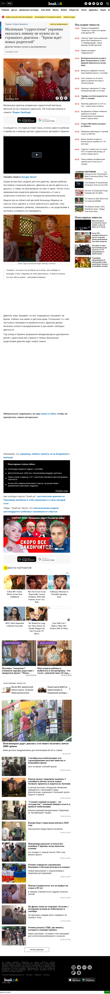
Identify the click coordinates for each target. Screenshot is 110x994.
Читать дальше (37, 950)
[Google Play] (88, 980)
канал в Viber (48, 413)
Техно (84, 10)
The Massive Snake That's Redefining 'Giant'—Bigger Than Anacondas (95, 209)
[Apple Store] (74, 980)
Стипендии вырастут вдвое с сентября (25, 469)
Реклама (29, 975)
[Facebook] (57, 98)
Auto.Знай (45, 10)
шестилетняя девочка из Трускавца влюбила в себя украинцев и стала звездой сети (34, 500)
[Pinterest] (101, 3)
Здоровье (93, 10)
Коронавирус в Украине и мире (48, 17)
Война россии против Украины (19, 17)
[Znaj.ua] (55, 3)
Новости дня (69, 17)
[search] (107, 3)
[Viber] (89, 3)
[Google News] (90, 967)
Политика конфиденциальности (13, 975)
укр (3, 3)
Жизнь (56, 10)
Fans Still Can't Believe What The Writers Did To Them (59, 625)
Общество (74, 10)
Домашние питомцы (29, 10)
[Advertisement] (36, 297)
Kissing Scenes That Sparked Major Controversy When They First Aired (96, 176)
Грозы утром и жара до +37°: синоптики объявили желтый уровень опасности (38, 478)
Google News (28, 177)
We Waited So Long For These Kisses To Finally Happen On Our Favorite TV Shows (36, 628)
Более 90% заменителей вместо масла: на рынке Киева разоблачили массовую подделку (33, 484)
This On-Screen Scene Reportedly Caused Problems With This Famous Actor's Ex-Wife (37, 597)
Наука (103, 10)
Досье (14, 10)
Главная (5, 10)
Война (64, 10)
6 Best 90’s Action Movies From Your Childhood (14, 594)
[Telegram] (86, 3)
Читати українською (58, 24)
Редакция (37, 975)
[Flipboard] (97, 3)
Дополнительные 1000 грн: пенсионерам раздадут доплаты (35, 473)
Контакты (46, 975)
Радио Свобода (21, 112)
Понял (107, 991)
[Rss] (93, 3)
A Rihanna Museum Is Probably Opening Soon (59, 594)
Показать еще (61, 491)
